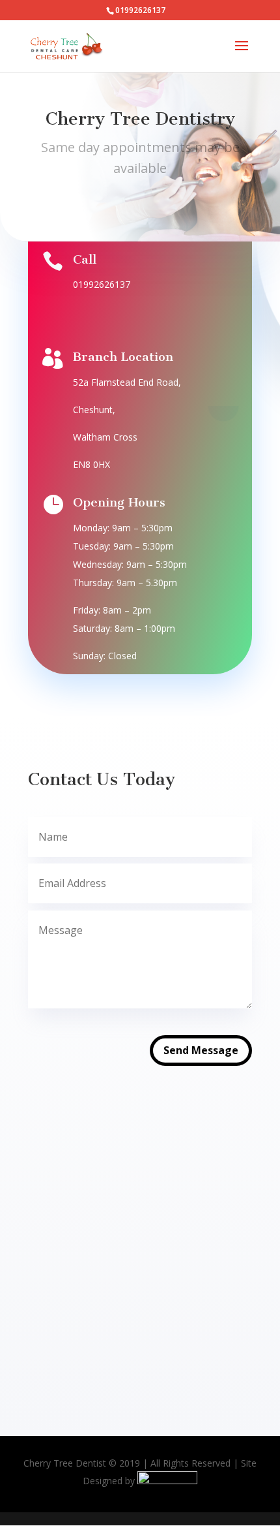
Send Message (200, 1050)
